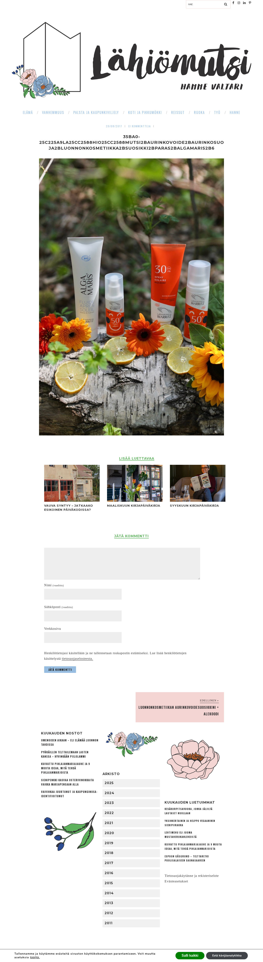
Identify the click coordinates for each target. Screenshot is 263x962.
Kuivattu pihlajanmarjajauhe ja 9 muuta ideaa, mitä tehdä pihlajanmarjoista (65, 768)
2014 (109, 893)
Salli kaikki (190, 955)
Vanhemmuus (53, 112)
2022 (109, 813)
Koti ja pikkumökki (145, 112)
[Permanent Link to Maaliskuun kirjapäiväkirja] (135, 500)
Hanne (235, 112)
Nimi (54, 585)
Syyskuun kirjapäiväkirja (194, 505)
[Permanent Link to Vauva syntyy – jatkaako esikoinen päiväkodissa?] (72, 500)
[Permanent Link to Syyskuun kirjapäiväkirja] (197, 500)
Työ (217, 112)
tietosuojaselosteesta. (77, 658)
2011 (109, 923)
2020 (109, 833)
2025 (109, 783)
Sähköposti (58, 607)
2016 (109, 873)
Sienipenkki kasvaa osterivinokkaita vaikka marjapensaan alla (67, 782)
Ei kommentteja (139, 126)
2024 (109, 793)
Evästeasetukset (176, 881)
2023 (109, 803)
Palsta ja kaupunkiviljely (96, 112)
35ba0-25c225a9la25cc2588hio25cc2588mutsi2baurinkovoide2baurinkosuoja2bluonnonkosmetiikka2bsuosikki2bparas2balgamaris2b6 (131, 142)
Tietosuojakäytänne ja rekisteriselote (192, 875)
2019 (109, 843)
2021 (109, 823)
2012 (109, 913)
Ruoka (199, 112)
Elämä (28, 112)
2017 (109, 863)
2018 (109, 853)
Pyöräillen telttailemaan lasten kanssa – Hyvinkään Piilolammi (65, 754)
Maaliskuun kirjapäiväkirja (133, 505)
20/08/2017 (114, 126)
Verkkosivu (52, 628)
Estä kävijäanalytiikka (227, 955)
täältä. (35, 957)
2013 (109, 903)
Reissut (178, 112)
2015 (109, 883)
